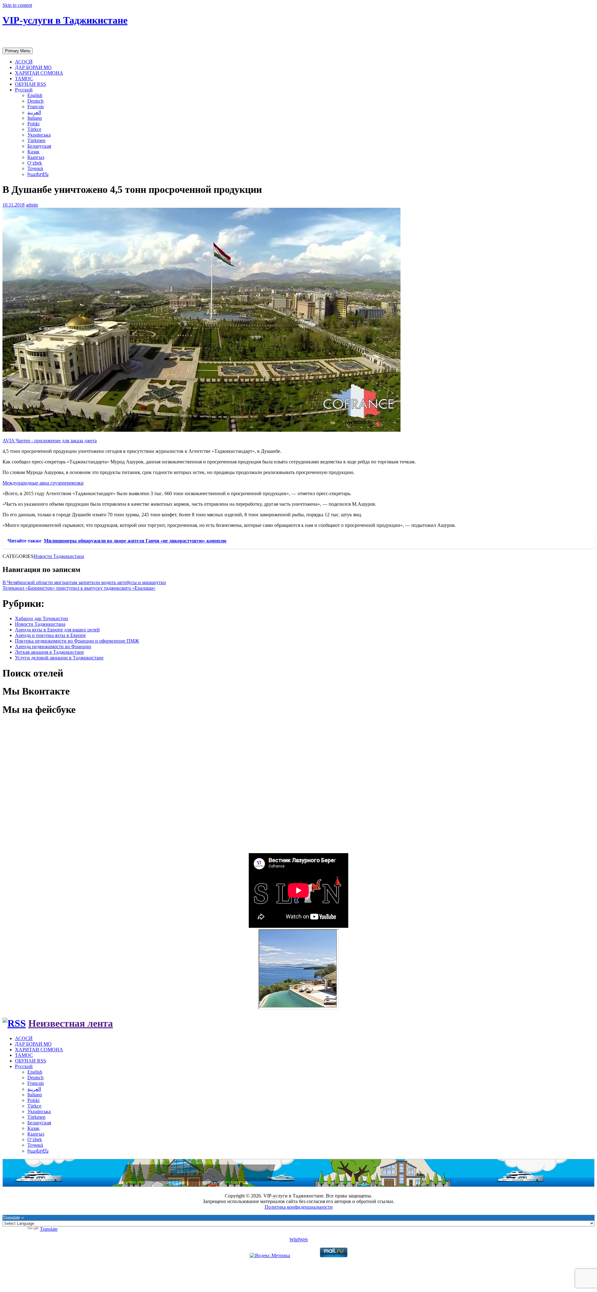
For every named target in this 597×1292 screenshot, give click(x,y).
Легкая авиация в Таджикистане (49, 652)
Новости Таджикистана (59, 556)
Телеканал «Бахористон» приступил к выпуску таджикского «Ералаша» (78, 588)
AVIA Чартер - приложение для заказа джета (49, 440)
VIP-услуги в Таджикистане (64, 20)
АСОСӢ (24, 61)
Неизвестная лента (70, 1023)
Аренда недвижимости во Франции (53, 646)
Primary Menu (17, 51)
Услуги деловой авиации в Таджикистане (59, 657)
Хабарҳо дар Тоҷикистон (41, 618)
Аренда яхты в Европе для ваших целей (57, 629)
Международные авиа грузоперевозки (43, 483)
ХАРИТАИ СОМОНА (39, 73)
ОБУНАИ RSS (30, 84)
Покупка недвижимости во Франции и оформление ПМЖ (77, 641)
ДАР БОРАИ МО (33, 67)
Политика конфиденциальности (299, 1207)
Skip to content (17, 5)
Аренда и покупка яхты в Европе (50, 635)
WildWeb (298, 1239)
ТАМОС (24, 78)
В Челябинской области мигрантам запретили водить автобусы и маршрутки (84, 582)
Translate (49, 1229)
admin (32, 204)
